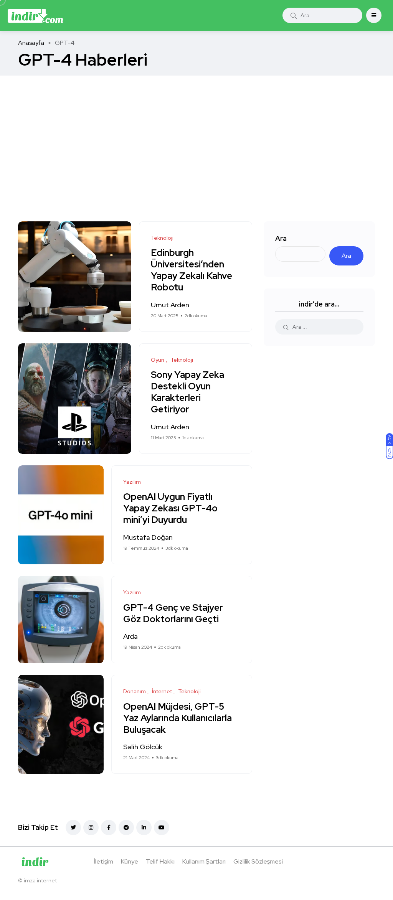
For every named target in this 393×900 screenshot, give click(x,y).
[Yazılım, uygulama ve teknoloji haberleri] (35, 15)
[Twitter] (73, 827)
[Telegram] (126, 827)
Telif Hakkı (160, 861)
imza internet (40, 880)
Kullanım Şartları (204, 861)
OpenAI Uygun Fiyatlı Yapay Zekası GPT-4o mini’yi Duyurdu (170, 508)
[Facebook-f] (108, 827)
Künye (129, 861)
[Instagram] (91, 827)
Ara (281, 238)
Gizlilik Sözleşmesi (258, 861)
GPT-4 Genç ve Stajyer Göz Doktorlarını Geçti (173, 613)
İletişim (103, 861)
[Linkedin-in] (144, 827)
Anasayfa (31, 43)
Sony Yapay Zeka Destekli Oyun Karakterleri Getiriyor (187, 392)
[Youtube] (161, 827)
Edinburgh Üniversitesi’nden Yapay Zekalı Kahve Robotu (191, 270)
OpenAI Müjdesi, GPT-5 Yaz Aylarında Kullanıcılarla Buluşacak (177, 718)
